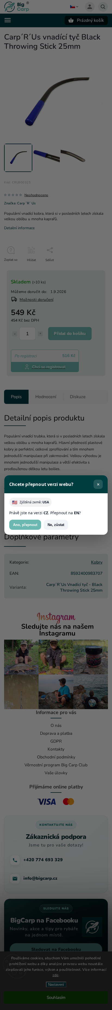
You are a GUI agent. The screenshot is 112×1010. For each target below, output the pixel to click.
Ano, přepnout (25, 525)
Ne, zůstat (56, 525)
